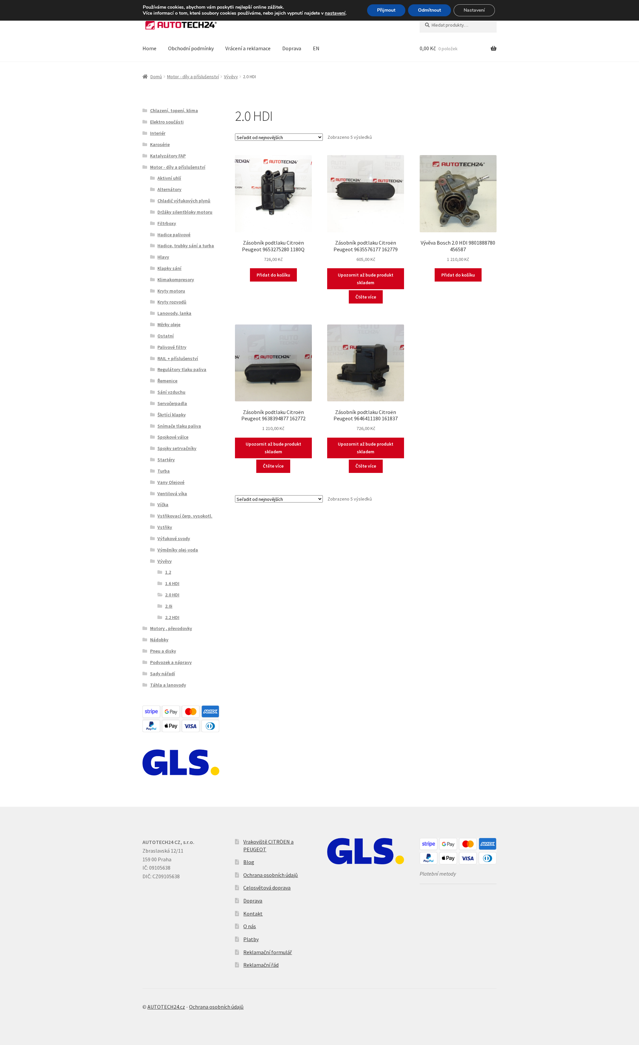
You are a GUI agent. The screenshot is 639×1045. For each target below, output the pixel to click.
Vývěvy (231, 77)
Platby (251, 939)
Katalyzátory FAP (168, 156)
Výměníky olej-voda (177, 550)
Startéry (166, 460)
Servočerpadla (172, 403)
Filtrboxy (166, 223)
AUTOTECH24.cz (166, 1006)
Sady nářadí (162, 674)
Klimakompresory (175, 280)
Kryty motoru (171, 291)
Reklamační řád (261, 964)
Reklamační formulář (267, 952)
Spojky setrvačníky (176, 448)
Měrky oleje (168, 324)
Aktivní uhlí (169, 178)
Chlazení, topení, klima (174, 110)
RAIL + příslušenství (177, 358)
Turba (163, 471)
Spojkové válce (172, 437)
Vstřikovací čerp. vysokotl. (184, 516)
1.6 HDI (172, 583)
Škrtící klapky (171, 415)
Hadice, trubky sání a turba (185, 246)
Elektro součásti (167, 122)
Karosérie (160, 144)
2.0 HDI (172, 595)
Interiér (157, 133)
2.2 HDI (172, 617)
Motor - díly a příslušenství (193, 77)
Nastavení (474, 10)
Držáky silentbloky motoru (184, 212)
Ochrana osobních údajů (270, 875)
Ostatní (165, 336)
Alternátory (169, 189)
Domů (156, 77)
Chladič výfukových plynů (183, 201)
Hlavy (163, 257)
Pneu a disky (163, 651)
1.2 (168, 572)
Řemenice (167, 381)
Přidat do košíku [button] (273, 275)
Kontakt (253, 913)
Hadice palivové (173, 235)
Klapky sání (169, 268)
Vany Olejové (170, 482)
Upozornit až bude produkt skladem (365, 279)
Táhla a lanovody (168, 685)
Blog (248, 862)
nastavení (335, 13)
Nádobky (159, 640)
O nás (249, 926)
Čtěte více (365, 297)
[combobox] (458, 25)
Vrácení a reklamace (248, 48)
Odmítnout (429, 10)
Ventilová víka (172, 494)
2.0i (168, 606)
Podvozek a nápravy (171, 662)
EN (316, 48)
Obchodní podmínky (191, 48)
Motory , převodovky (171, 628)
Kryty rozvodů (171, 302)
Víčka (162, 505)
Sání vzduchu (171, 392)
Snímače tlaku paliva (179, 426)
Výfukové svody (173, 538)
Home (149, 48)
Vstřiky (164, 527)
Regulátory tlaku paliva (181, 369)
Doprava (291, 48)
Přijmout (386, 10)
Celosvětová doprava (267, 887)
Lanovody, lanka (174, 313)
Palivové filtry (171, 347)
